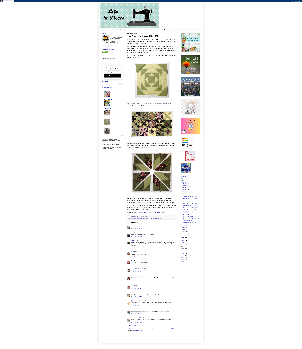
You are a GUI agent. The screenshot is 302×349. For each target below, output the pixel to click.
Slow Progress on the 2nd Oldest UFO (191, 209)
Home (102, 29)
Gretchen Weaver (135, 225)
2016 (183, 250)
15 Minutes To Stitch (183, 29)
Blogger (153, 338)
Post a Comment (132, 325)
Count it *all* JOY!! (108, 127)
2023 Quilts (156, 29)
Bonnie (132, 251)
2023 (183, 237)
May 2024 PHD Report (188, 216)
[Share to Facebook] (146, 216)
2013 (183, 255)
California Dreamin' (108, 108)
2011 (183, 259)
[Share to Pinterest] (147, 216)
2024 (183, 182)
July (184, 193)
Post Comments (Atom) (138, 330)
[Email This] (141, 216)
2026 (183, 178)
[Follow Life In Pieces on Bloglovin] (109, 59)
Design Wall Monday (143, 212)
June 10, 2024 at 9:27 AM (136, 247)
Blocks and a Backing (187, 220)
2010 (183, 261)
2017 (183, 248)
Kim (132, 293)
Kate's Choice (142, 218)
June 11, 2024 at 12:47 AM (136, 313)
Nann (132, 260)
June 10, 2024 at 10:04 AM (136, 263)
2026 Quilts (131, 29)
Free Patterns (195, 29)
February (185, 233)
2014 (183, 253)
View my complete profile (107, 45)
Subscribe (112, 76)
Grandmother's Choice (135, 218)
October (185, 187)
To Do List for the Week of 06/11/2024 (191, 207)
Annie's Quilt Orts (108, 99)
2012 (183, 257)
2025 (183, 180)
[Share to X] (144, 216)
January (185, 234)
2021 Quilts (173, 29)
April (184, 229)
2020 (183, 242)
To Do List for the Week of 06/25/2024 (191, 200)
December (185, 183)
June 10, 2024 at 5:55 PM (136, 288)
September (185, 189)
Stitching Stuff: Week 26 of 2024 (190, 196)
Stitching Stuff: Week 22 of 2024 (190, 222)
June (184, 194)
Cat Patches (106, 117)
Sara (132, 232)
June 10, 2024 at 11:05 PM (136, 305)
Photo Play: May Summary (188, 214)
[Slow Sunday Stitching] (190, 160)
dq (131, 310)
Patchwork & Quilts (159, 212)
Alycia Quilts (107, 89)
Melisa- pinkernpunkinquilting (137, 300)
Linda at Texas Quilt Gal (136, 317)
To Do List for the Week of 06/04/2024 (191, 218)
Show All (121, 135)
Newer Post (130, 328)
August (185, 191)
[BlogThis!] (143, 216)
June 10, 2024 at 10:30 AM (136, 271)
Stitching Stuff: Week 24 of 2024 (190, 205)
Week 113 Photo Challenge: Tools (190, 213)
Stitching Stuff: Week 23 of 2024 (190, 211)
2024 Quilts (147, 29)
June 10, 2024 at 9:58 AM (136, 256)
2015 (183, 252)
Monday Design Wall (150, 218)
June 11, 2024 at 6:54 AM (136, 322)
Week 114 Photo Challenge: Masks (190, 198)
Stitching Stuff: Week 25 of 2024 (190, 203)
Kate (112, 35)
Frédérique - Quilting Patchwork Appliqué (140, 276)
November (185, 185)
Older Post (173, 328)
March (184, 231)
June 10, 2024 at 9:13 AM (136, 236)
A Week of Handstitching (188, 202)
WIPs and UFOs (110, 29)
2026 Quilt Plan (121, 29)
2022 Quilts (164, 29)
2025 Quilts (139, 29)
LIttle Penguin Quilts (135, 240)
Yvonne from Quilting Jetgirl (137, 268)
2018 (183, 246)
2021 (183, 240)
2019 (183, 244)
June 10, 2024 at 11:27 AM (136, 280)
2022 (183, 239)
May (184, 227)
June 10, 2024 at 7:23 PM (136, 296)
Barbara (133, 285)
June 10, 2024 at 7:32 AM (136, 228)
